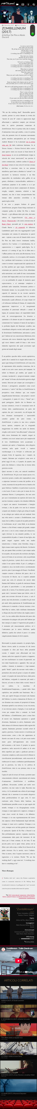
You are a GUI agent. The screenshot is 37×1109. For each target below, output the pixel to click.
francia (14, 896)
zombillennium (31, 898)
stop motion (28, 224)
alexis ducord (15, 895)
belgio (4, 896)
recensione (26, 896)
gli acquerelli (20, 227)
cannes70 (9, 896)
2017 (10, 895)
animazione (23, 895)
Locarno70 (19, 896)
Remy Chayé (6, 224)
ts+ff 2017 (32, 896)
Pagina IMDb (30, 941)
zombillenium (22, 898)
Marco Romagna (21, 25)
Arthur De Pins (31, 895)
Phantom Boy (11, 221)
